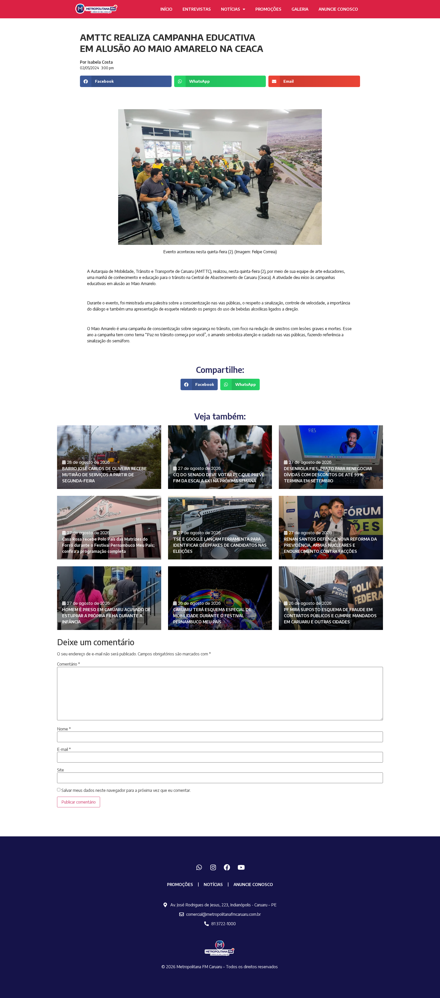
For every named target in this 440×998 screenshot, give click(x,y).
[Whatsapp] (199, 867)
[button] (126, 81)
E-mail (64, 749)
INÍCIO (166, 9)
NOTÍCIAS (230, 9)
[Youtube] (241, 867)
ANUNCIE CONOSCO (338, 9)
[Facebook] (227, 867)
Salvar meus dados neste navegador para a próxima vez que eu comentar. (126, 790)
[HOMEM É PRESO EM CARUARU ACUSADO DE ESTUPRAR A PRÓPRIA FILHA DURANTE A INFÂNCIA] (109, 598)
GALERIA (300, 9)
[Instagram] (213, 867)
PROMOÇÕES (268, 9)
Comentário (68, 664)
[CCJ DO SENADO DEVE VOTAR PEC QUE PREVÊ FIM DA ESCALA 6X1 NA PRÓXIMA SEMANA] (220, 457)
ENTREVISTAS (197, 9)
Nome (64, 729)
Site (60, 770)
